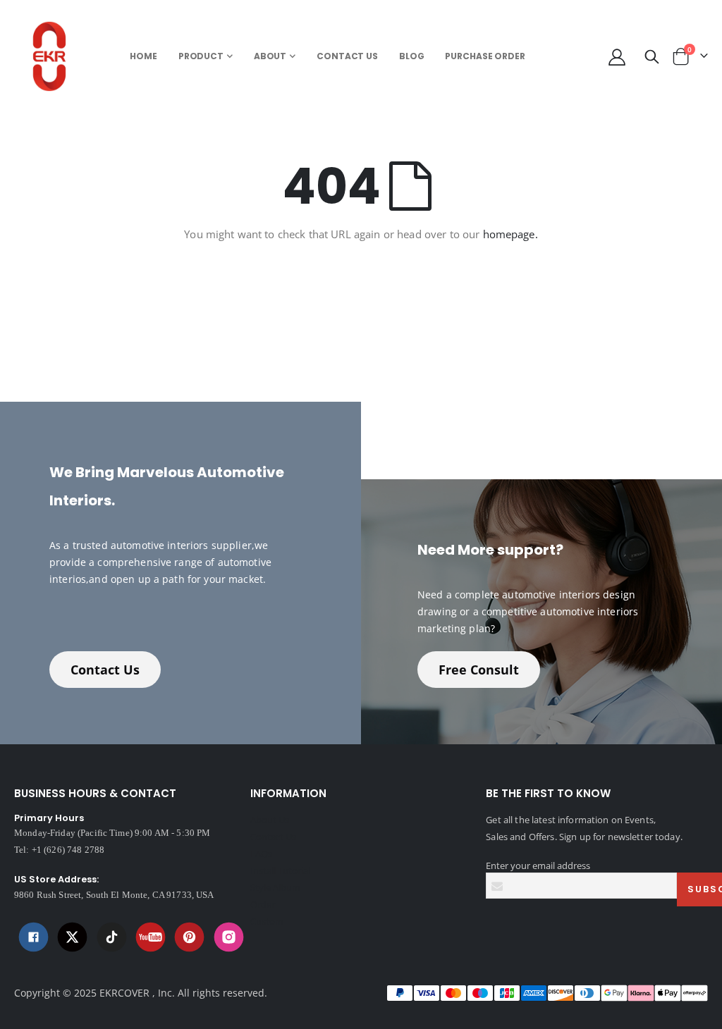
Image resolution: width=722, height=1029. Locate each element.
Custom (266, 921)
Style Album (275, 887)
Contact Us (105, 669)
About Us (269, 819)
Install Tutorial (280, 870)
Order (262, 904)
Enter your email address (538, 865)
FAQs (261, 853)
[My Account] (616, 57)
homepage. (510, 234)
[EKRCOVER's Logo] (53, 56)
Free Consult (479, 669)
